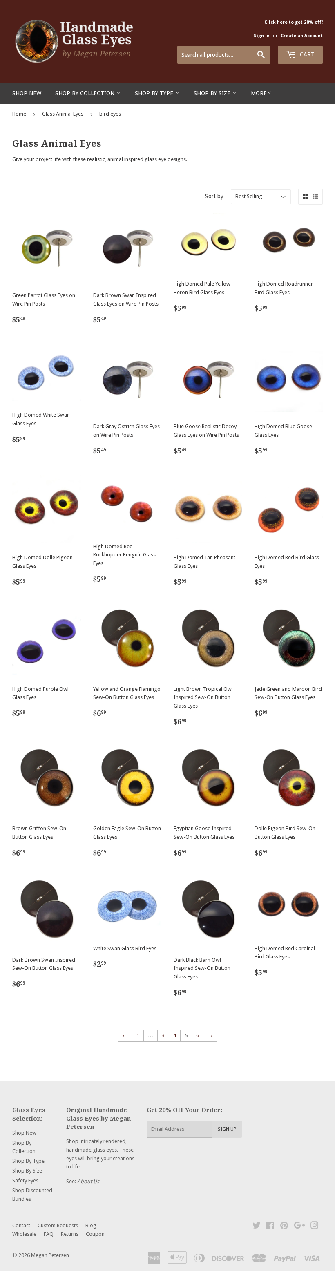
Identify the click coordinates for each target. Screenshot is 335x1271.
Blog (90, 1225)
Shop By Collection (85, 93)
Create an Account (302, 35)
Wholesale (24, 1234)
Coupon (95, 1234)
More (259, 93)
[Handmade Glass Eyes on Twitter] (256, 1227)
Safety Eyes (25, 1180)
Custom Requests (58, 1225)
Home (19, 114)
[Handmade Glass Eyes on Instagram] (314, 1227)
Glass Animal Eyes (62, 114)
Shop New (26, 93)
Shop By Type (155, 93)
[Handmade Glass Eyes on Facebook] (270, 1227)
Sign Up (227, 1129)
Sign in (262, 35)
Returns (69, 1234)
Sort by (214, 196)
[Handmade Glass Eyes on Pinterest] (284, 1227)
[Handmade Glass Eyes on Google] (299, 1227)
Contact (21, 1225)
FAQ (49, 1234)
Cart (306, 54)
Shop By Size (213, 93)
